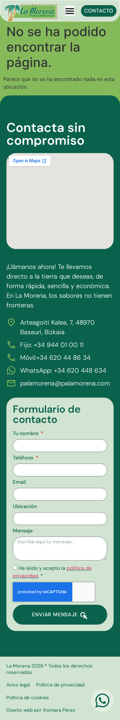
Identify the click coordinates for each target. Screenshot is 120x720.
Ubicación (25, 507)
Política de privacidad (60, 685)
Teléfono (24, 458)
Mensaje (23, 531)
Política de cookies (27, 697)
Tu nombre (26, 434)
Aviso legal (18, 685)
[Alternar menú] (70, 11)
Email (19, 482)
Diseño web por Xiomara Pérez (40, 710)
